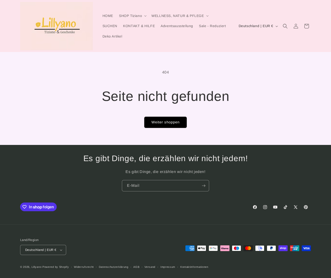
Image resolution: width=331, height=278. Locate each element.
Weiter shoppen (165, 122)
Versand (149, 266)
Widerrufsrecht (84, 266)
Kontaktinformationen (194, 266)
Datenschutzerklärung (113, 266)
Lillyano (37, 266)
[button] (132, 16)
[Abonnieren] (203, 185)
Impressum (167, 266)
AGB (136, 266)
